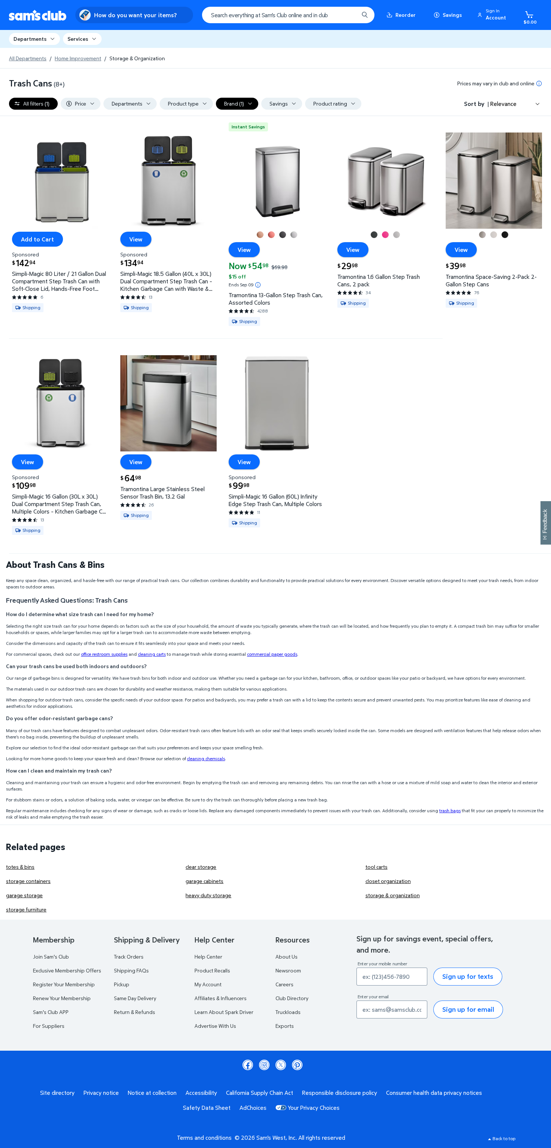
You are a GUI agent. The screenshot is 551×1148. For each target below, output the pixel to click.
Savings (452, 14)
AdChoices (253, 1107)
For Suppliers (48, 1025)
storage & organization (392, 895)
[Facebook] (247, 1065)
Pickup (121, 984)
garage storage (24, 895)
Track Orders (129, 956)
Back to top (504, 1138)
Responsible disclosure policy (339, 1092)
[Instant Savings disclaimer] (258, 285)
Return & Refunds (134, 1011)
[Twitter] (280, 1065)
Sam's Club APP (51, 1011)
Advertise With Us (215, 1025)
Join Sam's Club (51, 956)
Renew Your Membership (62, 998)
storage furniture (26, 909)
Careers (284, 984)
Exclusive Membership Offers (67, 970)
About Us (287, 956)
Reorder (405, 14)
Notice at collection (152, 1092)
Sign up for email (468, 1009)
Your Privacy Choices (314, 1107)
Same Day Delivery (135, 998)
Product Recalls (212, 970)
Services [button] (77, 38)
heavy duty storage (208, 895)
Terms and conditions (204, 1137)
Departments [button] (29, 38)
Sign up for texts (467, 976)
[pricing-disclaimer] (539, 83)
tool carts (376, 866)
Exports (285, 1025)
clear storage (201, 866)
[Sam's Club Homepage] (37, 15)
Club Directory (292, 998)
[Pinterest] (297, 1065)
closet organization (388, 880)
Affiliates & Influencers (221, 998)
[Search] (365, 15)
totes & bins (20, 866)
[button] (493, 15)
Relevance (503, 104)
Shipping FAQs (131, 970)
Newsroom (288, 970)
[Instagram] (264, 1065)
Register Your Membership (64, 984)
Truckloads (288, 1011)
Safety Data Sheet (207, 1107)
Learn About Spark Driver (224, 1011)
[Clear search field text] (347, 15)
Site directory (57, 1092)
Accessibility (201, 1092)
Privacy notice (101, 1092)
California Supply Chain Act (259, 1092)
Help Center (208, 956)
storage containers (28, 880)
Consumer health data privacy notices (434, 1092)
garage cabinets (204, 880)
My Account (208, 984)
